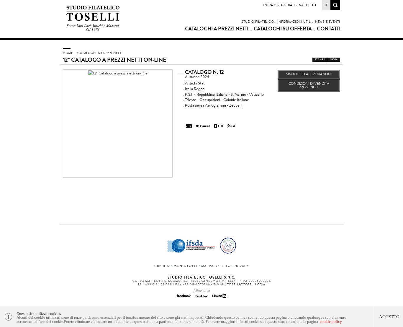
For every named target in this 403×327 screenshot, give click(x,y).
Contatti (328, 28)
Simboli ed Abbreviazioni (309, 74)
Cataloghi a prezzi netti (216, 28)
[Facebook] (183, 298)
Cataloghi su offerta (283, 28)
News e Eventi (327, 21)
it (326, 5)
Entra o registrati (279, 5)
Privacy (241, 266)
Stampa (320, 59)
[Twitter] (201, 298)
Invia (334, 59)
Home (68, 53)
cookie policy (331, 321)
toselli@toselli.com (246, 284)
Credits (161, 266)
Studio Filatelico (257, 21)
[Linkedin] (219, 298)
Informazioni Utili (294, 21)
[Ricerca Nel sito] (335, 8)
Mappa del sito (216, 266)
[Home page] (93, 30)
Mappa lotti (185, 266)
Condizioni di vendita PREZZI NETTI (309, 85)
